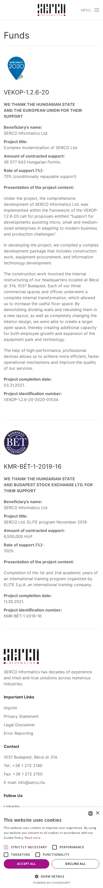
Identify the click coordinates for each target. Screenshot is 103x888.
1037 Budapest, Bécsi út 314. (31, 757)
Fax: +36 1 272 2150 (23, 773)
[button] (90, 10)
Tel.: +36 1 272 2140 (23, 765)
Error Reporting (18, 733)
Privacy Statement (21, 716)
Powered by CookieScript (51, 883)
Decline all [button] (75, 864)
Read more (33, 838)
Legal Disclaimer (19, 724)
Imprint (10, 707)
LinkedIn (12, 806)
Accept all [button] (26, 864)
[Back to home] (51, 10)
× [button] (97, 813)
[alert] (51, 847)
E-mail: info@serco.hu (24, 782)
